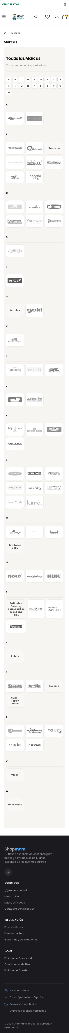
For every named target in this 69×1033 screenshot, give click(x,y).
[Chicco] (54, 206)
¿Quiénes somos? (15, 890)
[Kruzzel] (15, 443)
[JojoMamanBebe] (34, 399)
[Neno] (15, 576)
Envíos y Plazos (13, 927)
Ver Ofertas (11, 4)
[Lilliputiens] (15, 487)
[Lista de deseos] (47, 17)
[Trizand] (34, 745)
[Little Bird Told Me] (54, 487)
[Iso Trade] (54, 369)
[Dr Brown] (15, 250)
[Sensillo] (15, 686)
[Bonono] (34, 177)
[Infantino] (15, 369)
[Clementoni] (54, 221)
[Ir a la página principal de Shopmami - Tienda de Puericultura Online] (18, 16)
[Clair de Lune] (34, 221)
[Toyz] (54, 730)
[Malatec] (15, 532)
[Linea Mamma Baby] (34, 487)
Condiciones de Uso (17, 964)
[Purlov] (16, 626)
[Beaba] (15, 162)
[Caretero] (34, 206)
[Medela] (34, 532)
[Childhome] (15, 221)
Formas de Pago (14, 933)
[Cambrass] (15, 206)
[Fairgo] (15, 280)
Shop (15, 849)
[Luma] (34, 502)
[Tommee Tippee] (34, 730)
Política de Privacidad (18, 958)
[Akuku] (15, 118)
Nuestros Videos (14, 902)
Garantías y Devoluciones (20, 939)
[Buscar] (36, 17)
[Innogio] (34, 369)
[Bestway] (54, 162)
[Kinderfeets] (54, 429)
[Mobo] (54, 532)
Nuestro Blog (12, 896)
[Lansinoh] (15, 473)
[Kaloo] (15, 429)
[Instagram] (65, 4)
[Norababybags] (34, 576)
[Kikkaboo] (34, 429)
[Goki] (34, 310)
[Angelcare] (34, 118)
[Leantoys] (54, 473)
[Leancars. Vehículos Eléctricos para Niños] (34, 473)
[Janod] (15, 399)
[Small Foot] (34, 686)
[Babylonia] (34, 148)
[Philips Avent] (54, 609)
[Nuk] (54, 576)
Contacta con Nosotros (19, 909)
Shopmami (20, 1023)
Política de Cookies (16, 970)
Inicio (5, 33)
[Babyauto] (15, 148)
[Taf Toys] (15, 730)
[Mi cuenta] (57, 17)
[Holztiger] (15, 340)
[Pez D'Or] (36, 609)
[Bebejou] (34, 162)
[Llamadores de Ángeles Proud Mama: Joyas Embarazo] (15, 502)
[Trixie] (15, 745)
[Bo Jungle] (15, 177)
